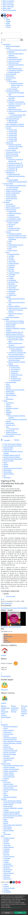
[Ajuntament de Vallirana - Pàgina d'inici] (10, 35)
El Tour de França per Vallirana (12, 444)
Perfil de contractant (9, 752)
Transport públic (8, 784)
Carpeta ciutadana (8, 775)
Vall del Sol (6, 877)
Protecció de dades (9, 888)
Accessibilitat (7, 892)
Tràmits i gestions (8, 773)
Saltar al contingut (7, 3)
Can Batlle (6, 840)
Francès (8, 27)
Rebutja (7, 912)
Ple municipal (7, 732)
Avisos (5, 462)
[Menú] (1, 42)
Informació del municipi (10, 790)
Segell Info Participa (14, 711)
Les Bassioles (7, 864)
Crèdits (5, 884)
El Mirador (6, 851)
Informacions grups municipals (12, 468)
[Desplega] (11, 440)
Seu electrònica (7, 758)
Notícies (16, 440)
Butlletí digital (7, 470)
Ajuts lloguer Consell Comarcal (4, 713)
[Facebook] (5, 15)
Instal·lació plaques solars (11, 455)
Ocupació (6, 736)
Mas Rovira (6, 867)
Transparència (7, 760)
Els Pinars (6, 853)
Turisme (5, 791)
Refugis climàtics (8, 448)
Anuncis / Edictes (8, 749)
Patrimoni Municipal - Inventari (12, 743)
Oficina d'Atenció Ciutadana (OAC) (13, 765)
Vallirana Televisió (8, 474)
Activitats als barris (9, 838)
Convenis (6, 745)
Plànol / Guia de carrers (10, 786)
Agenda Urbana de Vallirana (11, 457)
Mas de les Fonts (8, 866)
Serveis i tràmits (5, 764)
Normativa (6, 756)
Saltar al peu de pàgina (9, 10)
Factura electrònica (9, 777)
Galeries (5, 795)
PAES (4, 762)
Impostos (6, 778)
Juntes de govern (8, 734)
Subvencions (7, 747)
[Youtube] (8, 15)
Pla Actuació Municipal (10, 739)
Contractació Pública (9, 751)
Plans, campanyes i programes (12, 741)
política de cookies (16, 907)
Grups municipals (8, 730)
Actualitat (7, 440)
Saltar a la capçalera (8, 1)
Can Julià (5, 842)
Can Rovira (6, 843)
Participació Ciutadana (10, 738)
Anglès (8, 23)
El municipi (4, 780)
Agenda (5, 466)
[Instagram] (10, 15)
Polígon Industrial (8, 873)
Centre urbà (6, 845)
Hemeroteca (7, 477)
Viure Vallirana (7, 472)
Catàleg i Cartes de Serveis (11, 769)
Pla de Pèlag (7, 871)
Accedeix (3, 655)
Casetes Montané (8, 847)
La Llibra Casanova (8, 856)
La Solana (6, 860)
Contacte (3, 13)
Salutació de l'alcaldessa (10, 726)
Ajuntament (4, 725)
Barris (5, 793)
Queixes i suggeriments (10, 771)
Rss (4, 475)
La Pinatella (6, 858)
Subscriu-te (4, 689)
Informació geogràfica (10, 797)
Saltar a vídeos (6, 8)
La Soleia (6, 862)
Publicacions (7, 642)
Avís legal (6, 890)
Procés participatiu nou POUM (12, 446)
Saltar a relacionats (8, 6)
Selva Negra (6, 875)
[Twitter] (2, 15)
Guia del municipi (8, 788)
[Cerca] (21, 40)
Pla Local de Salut (8, 461)
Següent (8, 676)
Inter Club (6, 855)
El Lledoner (6, 849)
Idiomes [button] (5, 17)
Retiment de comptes (9, 754)
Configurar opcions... (6, 909)
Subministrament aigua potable (12, 459)
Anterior (3, 676)
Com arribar (7, 782)
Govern (5, 728)
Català (8, 19)
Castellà (8, 21)
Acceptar (20, 912)
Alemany (8, 25)
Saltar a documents (8, 4)
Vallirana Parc (7, 879)
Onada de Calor (8, 449)
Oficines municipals (9, 767)
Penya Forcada (7, 869)
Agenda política (8, 636)
